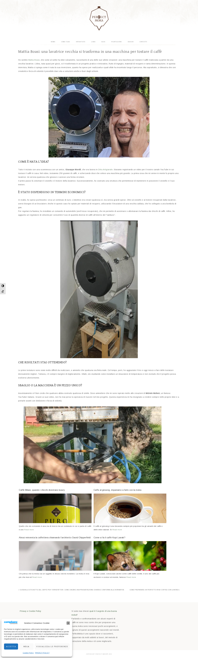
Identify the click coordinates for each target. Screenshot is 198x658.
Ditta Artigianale (105, 169)
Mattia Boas (33, 60)
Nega (26, 646)
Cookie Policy (28, 653)
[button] (68, 623)
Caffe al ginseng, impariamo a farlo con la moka (117, 490)
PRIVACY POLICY (42, 653)
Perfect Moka (99, 18)
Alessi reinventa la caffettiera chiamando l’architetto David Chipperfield (55, 537)
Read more (29, 530)
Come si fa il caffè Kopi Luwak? (109, 537)
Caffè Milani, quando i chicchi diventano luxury (42, 490)
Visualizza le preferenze (52, 646)
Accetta (11, 646)
